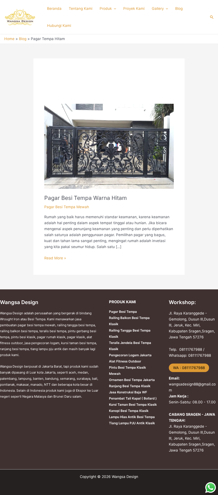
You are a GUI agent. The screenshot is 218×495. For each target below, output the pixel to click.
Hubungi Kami (59, 25)
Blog (179, 8)
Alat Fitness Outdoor (125, 361)
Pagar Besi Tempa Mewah (66, 207)
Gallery (158, 8)
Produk (106, 8)
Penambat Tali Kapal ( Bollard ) (133, 398)
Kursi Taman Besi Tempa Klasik (133, 405)
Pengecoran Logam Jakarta (130, 355)
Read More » (55, 257)
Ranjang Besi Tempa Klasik (130, 386)
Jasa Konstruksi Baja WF (128, 392)
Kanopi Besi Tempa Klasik (129, 411)
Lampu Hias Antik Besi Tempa (132, 417)
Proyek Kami (134, 8)
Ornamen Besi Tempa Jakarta (132, 380)
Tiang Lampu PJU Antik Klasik (132, 423)
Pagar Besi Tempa (123, 312)
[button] (114, 8)
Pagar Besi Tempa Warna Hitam (85, 198)
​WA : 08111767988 (189, 368)
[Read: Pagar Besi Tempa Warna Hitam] (109, 146)
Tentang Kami (80, 8)
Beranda (54, 8)
